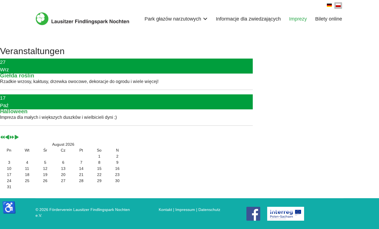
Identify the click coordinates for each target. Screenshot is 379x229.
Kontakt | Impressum (177, 209)
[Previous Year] (2, 137)
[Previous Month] (7, 137)
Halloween (13, 111)
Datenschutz (209, 209)
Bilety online (328, 19)
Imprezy (298, 19)
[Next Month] (16, 137)
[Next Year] (11, 137)
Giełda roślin (17, 75)
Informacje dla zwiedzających (248, 19)
